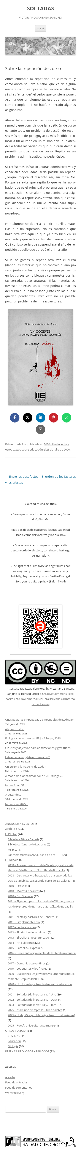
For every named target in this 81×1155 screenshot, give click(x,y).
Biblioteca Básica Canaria (23, 839)
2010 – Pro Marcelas (20, 896)
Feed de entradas (16, 1082)
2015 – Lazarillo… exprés (23, 948)
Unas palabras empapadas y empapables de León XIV (39, 719)
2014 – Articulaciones (21, 943)
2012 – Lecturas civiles (22, 927)
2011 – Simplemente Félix (24, 922)
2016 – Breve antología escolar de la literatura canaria (42, 953)
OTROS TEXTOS (15, 1031)
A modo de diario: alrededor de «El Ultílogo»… (34, 776)
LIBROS (10, 860)
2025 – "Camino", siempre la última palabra (35, 1010)
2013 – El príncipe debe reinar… (27, 932)
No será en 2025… (16, 804)
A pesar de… (13, 795)
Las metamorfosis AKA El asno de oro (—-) (34, 855)
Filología (13, 1046)
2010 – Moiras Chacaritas (24, 891)
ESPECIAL (11, 834)
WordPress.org (14, 1093)
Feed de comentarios (18, 1087)
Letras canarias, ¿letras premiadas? (27, 757)
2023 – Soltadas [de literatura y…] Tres (32, 1005)
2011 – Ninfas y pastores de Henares (31, 917)
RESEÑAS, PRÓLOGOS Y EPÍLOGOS (27, 1051)
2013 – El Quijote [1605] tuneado (28, 937)
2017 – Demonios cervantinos (27, 963)
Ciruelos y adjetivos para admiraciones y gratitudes (37, 748)
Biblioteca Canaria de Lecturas (27, 844)
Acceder (10, 1077)
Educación (14, 1041)
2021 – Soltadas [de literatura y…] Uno (32, 994)
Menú (40, 28)
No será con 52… (15, 785)
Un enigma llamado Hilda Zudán (25, 766)
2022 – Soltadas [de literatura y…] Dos (32, 1000)
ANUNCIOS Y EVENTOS (19, 824)
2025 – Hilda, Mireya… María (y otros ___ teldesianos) (41, 1015)
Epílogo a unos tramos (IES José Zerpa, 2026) (33, 738)
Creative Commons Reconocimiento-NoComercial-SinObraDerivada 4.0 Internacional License (40, 699)
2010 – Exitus (16, 886)
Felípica (12, 849)
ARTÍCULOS (12, 829)
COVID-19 (14, 1036)
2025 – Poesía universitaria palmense (31, 1025)
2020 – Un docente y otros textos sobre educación (40, 984)
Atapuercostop (14, 729)
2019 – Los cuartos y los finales (27, 968)
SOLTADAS (40, 8)
